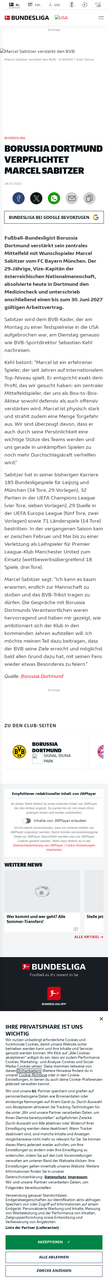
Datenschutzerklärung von (38, 845)
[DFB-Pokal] (72, 4)
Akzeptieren (50, 1242)
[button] (101, 17)
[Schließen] (101, 1019)
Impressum (78, 1177)
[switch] (26, 820)
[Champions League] (85, 4)
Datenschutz (55, 1177)
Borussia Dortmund (42, 676)
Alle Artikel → (89, 936)
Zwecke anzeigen (54, 1271)
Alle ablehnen (54, 1257)
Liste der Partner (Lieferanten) (32, 1228)
